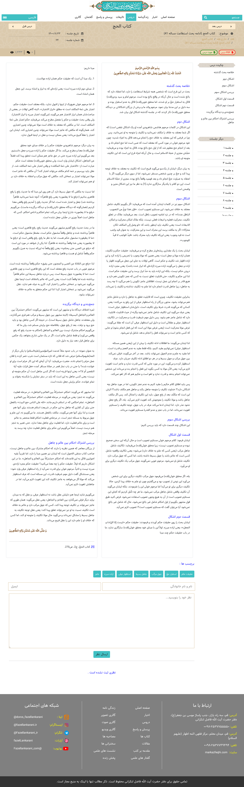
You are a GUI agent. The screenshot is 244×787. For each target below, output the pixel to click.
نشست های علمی (104, 750)
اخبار (154, 17)
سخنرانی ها (108, 743)
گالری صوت (108, 722)
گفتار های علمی (140, 758)
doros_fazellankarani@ (28, 717)
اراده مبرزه (108, 574)
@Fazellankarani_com (28, 748)
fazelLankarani (23, 740)
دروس (131, 17)
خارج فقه (221, 39)
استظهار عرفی (124, 574)
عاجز (97, 574)
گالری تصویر (108, 715)
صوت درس (207, 52)
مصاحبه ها (109, 736)
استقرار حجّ (171, 574)
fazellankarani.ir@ (25, 725)
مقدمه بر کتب (141, 750)
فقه (232, 39)
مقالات (146, 743)
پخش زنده (109, 758)
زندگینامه (143, 17)
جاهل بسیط (141, 574)
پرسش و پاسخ (104, 17)
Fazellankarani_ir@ (26, 732)
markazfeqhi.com (216, 752)
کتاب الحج (207, 39)
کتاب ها (145, 736)
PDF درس (225, 52)
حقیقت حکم (187, 574)
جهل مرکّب (156, 574)
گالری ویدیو (108, 729)
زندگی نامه (109, 708)
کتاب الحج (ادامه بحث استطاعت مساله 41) (207, 43)
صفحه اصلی (168, 17)
